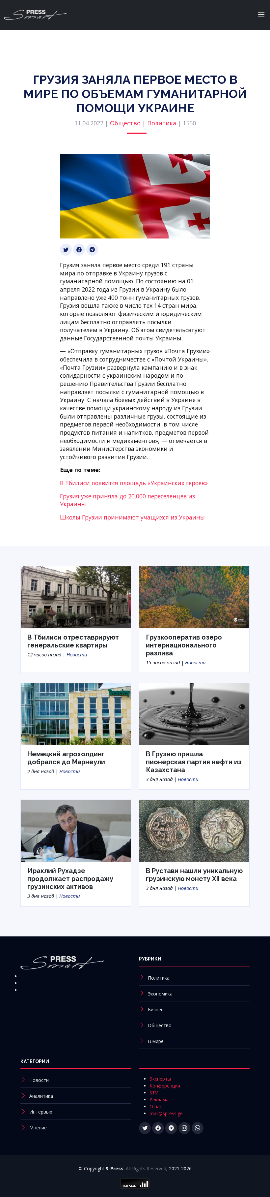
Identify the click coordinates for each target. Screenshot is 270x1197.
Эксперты (160, 1079)
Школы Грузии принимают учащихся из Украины (132, 517)
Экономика (160, 994)
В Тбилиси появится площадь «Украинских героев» (134, 483)
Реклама (159, 1099)
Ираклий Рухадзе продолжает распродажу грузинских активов (70, 879)
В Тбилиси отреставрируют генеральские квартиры (73, 641)
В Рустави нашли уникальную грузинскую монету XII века (194, 875)
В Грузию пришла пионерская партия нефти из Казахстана (194, 762)
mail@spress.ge (166, 1113)
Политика (161, 123)
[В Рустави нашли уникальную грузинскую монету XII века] (194, 830)
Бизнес (155, 1009)
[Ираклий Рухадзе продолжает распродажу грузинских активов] (76, 830)
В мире (156, 1041)
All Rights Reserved (146, 1168)
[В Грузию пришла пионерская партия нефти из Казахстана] (194, 713)
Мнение (38, 1127)
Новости (77, 654)
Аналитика (41, 1096)
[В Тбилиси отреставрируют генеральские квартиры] (76, 596)
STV (153, 1092)
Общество (125, 123)
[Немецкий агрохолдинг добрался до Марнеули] (76, 713)
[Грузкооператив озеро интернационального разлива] (194, 596)
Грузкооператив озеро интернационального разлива (184, 645)
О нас (155, 1106)
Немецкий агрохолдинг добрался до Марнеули (66, 758)
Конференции (164, 1086)
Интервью (40, 1112)
